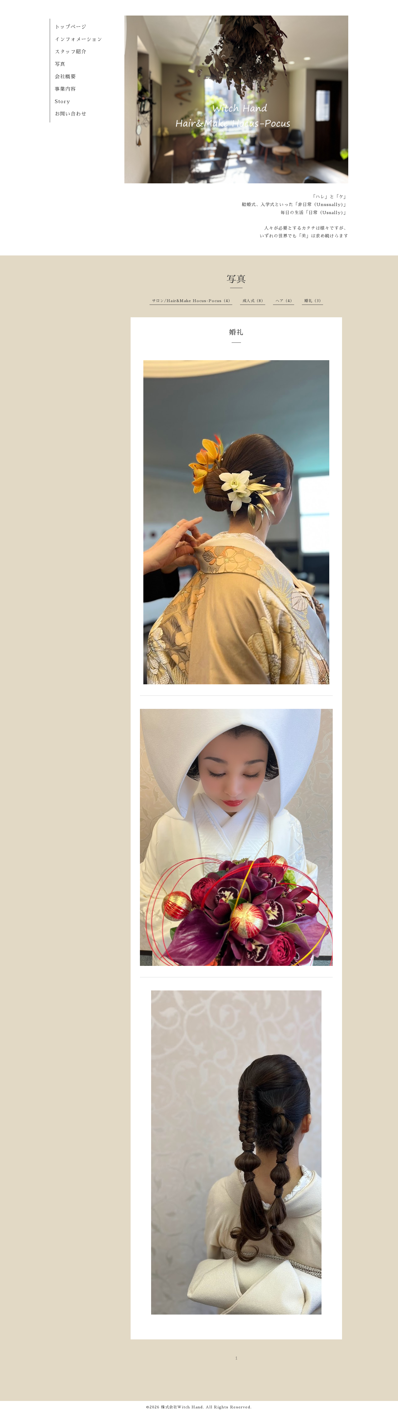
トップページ (70, 27)
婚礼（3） (313, 301)
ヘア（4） (284, 301)
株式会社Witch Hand (182, 1407)
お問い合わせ (70, 114)
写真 (60, 64)
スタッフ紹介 (70, 51)
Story (62, 101)
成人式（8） (254, 301)
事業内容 (65, 89)
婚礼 (236, 332)
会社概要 (65, 76)
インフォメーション (78, 39)
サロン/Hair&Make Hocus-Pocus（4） (192, 301)
